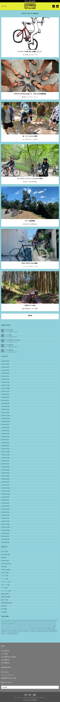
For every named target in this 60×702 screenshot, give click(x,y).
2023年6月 (4, 470)
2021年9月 (4, 533)
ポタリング (4, 584)
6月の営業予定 (9, 345)
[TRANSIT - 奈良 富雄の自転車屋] (30, 6)
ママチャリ (20, 628)
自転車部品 (45, 630)
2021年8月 (4, 536)
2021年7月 (4, 539)
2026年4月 (4, 373)
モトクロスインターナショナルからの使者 (30, 178)
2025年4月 (4, 403)
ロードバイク (27, 628)
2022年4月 (4, 512)
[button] (4, 6)
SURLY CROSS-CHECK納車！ (30, 263)
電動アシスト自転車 (6, 633)
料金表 (30, 315)
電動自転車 (14, 633)
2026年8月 (4, 361)
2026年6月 (4, 367)
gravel (46, 620)
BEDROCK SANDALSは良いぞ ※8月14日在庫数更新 (30, 94)
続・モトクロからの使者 (30, 136)
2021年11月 (4, 527)
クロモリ (39, 623)
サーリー (11, 625)
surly (55, 620)
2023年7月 (4, 467)
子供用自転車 (48, 628)
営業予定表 (4, 596)
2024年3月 (4, 442)
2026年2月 (4, 379)
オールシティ (18, 623)
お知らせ (3, 572)
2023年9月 (4, 460)
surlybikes (4, 623)
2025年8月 (4, 394)
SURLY (3, 566)
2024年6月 (4, 433)
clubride (22, 620)
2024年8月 (4, 427)
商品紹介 (3, 594)
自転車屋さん (27, 630)
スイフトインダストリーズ (28, 625)
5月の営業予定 (9, 350)
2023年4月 (4, 476)
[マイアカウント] (53, 6)
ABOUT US (20, 697)
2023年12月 (4, 451)
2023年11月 (4, 454)
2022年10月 (4, 494)
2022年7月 (4, 503)
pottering (51, 620)
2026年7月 (4, 364)
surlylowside (10, 623)
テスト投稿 (8, 335)
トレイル (3, 578)
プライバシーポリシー (7, 675)
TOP (16, 697)
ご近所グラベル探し (30, 305)
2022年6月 (4, 506)
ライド (3, 587)
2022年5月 (4, 509)
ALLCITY (3, 551)
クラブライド (25, 623)
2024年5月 (4, 436)
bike (18, 620)
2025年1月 (4, 412)
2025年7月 (4, 397)
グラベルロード (51, 623)
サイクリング (5, 625)
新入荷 (3, 609)
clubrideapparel (28, 620)
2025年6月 (4, 400)
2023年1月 (4, 485)
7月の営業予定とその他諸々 (13, 340)
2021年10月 (4, 530)
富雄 (53, 628)
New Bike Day (5, 563)
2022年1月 (4, 521)
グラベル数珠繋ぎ (30, 221)
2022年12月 (4, 488)
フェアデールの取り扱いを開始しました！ (30, 51)
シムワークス (18, 625)
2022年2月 (4, 518)
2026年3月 (4, 376)
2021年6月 (4, 542)
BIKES (3, 557)
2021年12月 (4, 524)
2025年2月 (4, 409)
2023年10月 (4, 457)
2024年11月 (4, 418)
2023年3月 (4, 479)
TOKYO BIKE (4, 569)
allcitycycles (8, 620)
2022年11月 (4, 491)
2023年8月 (4, 464)
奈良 (38, 628)
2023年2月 (4, 482)
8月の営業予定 (9, 330)
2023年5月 (4, 473)
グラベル (3, 575)
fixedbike (35, 620)
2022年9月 (4, 497)
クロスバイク (33, 623)
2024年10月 (4, 421)
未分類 (3, 612)
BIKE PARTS (4, 554)
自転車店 (33, 630)
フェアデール (5, 581)
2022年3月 (4, 515)
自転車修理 (14, 630)
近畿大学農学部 (53, 630)
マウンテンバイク (12, 628)
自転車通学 (39, 630)
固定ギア (3, 600)
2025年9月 (4, 391)
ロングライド (5, 590)
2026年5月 (4, 370)
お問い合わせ (5, 672)
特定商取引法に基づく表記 (8, 678)
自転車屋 (20, 630)
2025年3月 (4, 406)
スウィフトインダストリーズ (42, 625)
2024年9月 (4, 424)
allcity (3, 620)
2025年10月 (4, 388)
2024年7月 (4, 430)
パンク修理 (52, 625)
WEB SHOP (26, 697)
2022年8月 (4, 500)
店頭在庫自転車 (5, 603)
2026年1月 (4, 382)
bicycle (14, 620)
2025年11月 (4, 385)
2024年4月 (4, 439)
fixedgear (41, 620)
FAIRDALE (4, 560)
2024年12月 (4, 415)
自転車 (8, 630)
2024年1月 (4, 448)
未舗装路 (4, 630)
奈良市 (42, 628)
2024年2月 (4, 445)
